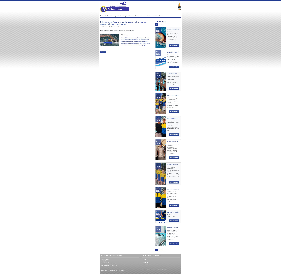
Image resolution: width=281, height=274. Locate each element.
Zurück (103, 52)
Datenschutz (111, 270)
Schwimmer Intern (158, 16)
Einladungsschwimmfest (127, 16)
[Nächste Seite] (166, 24)
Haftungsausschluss (120, 270)
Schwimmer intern (155, 269)
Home (102, 16)
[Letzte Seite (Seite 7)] (168, 24)
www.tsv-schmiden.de (111, 265)
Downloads (163, 269)
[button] (108, 17)
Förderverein (147, 16)
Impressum (104, 270)
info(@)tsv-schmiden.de (110, 264)
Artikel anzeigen (174, 45)
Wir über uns (108, 16)
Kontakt (143, 269)
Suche (148, 269)
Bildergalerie (138, 16)
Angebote (116, 16)
